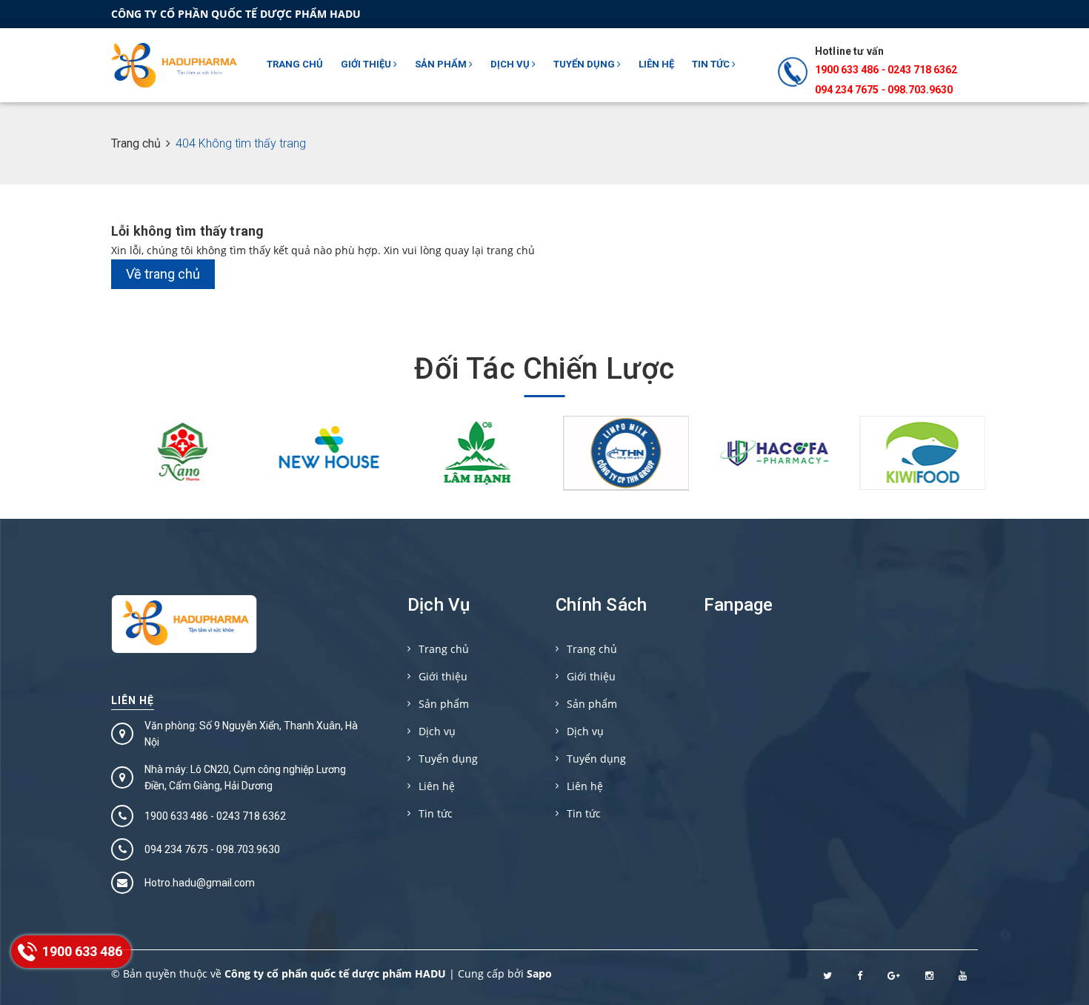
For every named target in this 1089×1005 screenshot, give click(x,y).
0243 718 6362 (922, 70)
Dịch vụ (511, 64)
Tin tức (712, 64)
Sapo (539, 973)
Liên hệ (656, 64)
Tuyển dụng (585, 64)
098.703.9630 (920, 90)
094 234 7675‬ (847, 90)
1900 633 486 (847, 70)
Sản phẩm (442, 64)
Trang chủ (295, 64)
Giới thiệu (367, 64)
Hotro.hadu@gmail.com (199, 883)
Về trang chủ (163, 274)
